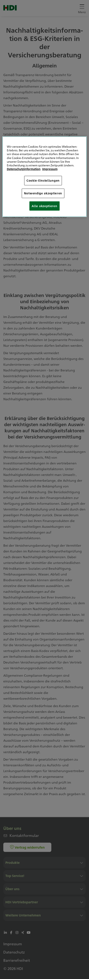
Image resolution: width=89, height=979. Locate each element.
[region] (44, 176)
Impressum (50, 169)
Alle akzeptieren (44, 206)
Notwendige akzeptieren (43, 193)
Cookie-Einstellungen (43, 180)
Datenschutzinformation (24, 169)
